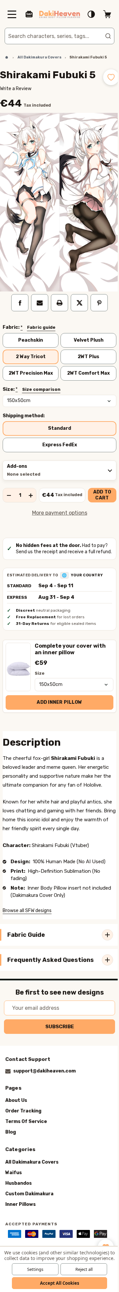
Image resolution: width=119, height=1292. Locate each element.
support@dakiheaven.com (44, 1094)
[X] (77, 306)
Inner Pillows (20, 1227)
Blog (10, 1155)
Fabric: (29, 331)
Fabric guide (41, 330)
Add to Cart (99, 499)
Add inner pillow (57, 713)
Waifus (13, 1196)
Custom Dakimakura (29, 1217)
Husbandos (18, 1206)
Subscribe (57, 1050)
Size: (31, 393)
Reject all (81, 1269)
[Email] (37, 306)
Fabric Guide (26, 954)
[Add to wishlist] (106, 77)
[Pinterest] (96, 306)
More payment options (57, 517)
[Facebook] (17, 306)
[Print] (57, 306)
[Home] (4, 57)
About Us (16, 1124)
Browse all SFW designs (27, 930)
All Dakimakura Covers (32, 1185)
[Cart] (102, 14)
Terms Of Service (26, 1145)
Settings (32, 1269)
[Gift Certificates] (29, 14)
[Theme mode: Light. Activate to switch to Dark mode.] (86, 14)
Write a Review (15, 99)
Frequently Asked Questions (34, 981)
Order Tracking (23, 1134)
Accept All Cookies (57, 1283)
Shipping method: (24, 420)
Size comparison (41, 393)
